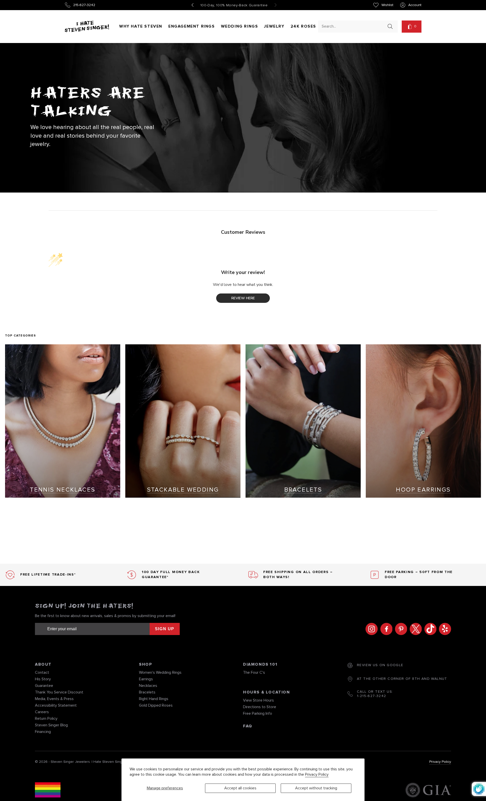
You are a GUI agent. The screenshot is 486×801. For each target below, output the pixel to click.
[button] (411, 26)
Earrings (146, 679)
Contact (42, 672)
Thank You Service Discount (59, 692)
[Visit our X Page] (414, 629)
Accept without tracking (316, 788)
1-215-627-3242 (371, 696)
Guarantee (44, 686)
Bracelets (147, 692)
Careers (42, 712)
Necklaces (148, 686)
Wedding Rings (239, 26)
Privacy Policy (317, 774)
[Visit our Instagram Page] (370, 629)
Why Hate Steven (140, 26)
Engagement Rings (191, 26)
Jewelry (274, 26)
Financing (43, 732)
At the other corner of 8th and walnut (402, 679)
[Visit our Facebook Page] (385, 629)
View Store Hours (258, 700)
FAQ (247, 726)
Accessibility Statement (56, 705)
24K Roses (303, 26)
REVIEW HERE (243, 298)
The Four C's (254, 672)
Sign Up (164, 629)
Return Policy (46, 718)
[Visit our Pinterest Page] (399, 629)
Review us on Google (380, 665)
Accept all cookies (240, 788)
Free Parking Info (257, 713)
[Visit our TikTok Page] (429, 629)
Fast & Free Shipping (234, 5)
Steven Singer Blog (51, 725)
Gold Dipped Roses (156, 705)
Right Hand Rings (153, 699)
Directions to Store (259, 707)
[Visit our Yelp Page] (443, 629)
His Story (43, 679)
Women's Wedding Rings (160, 672)
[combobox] (353, 26)
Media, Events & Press (54, 699)
